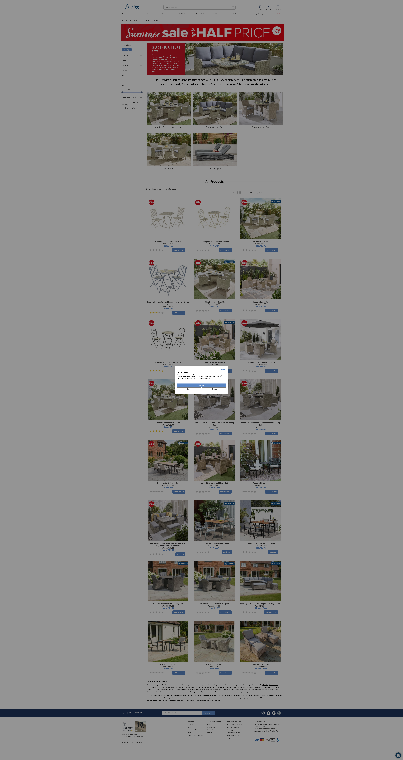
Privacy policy (221, 369)
